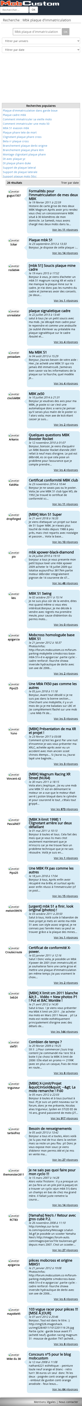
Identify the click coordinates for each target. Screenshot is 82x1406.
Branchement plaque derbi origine (25, 145)
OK (33, 9)
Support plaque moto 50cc (20, 176)
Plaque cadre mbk (14, 115)
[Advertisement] (41, 79)
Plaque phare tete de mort (20, 132)
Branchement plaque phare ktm (23, 150)
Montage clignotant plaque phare (24, 154)
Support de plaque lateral (19, 167)
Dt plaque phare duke (17, 163)
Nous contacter (68, 1402)
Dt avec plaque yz (14, 159)
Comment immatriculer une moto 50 (26, 123)
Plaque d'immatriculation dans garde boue (30, 110)
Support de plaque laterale (20, 172)
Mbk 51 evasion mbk (16, 128)
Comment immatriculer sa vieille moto (27, 119)
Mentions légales (45, 1402)
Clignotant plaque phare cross (22, 137)
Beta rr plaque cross (16, 141)
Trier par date (70, 182)
